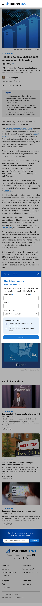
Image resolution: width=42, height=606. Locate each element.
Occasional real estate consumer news (21, 330)
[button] (3, 4)
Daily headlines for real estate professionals (20, 325)
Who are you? (8, 310)
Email (5, 302)
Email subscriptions (13, 320)
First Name (7, 295)
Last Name (26, 295)
